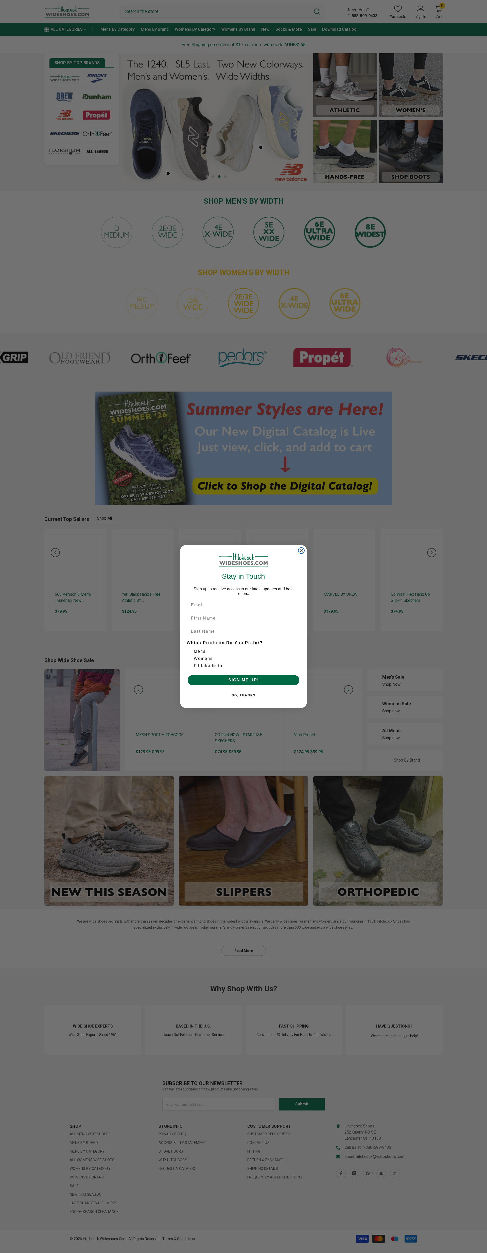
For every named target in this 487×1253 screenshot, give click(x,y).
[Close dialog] (301, 551)
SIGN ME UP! (243, 680)
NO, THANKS (244, 695)
